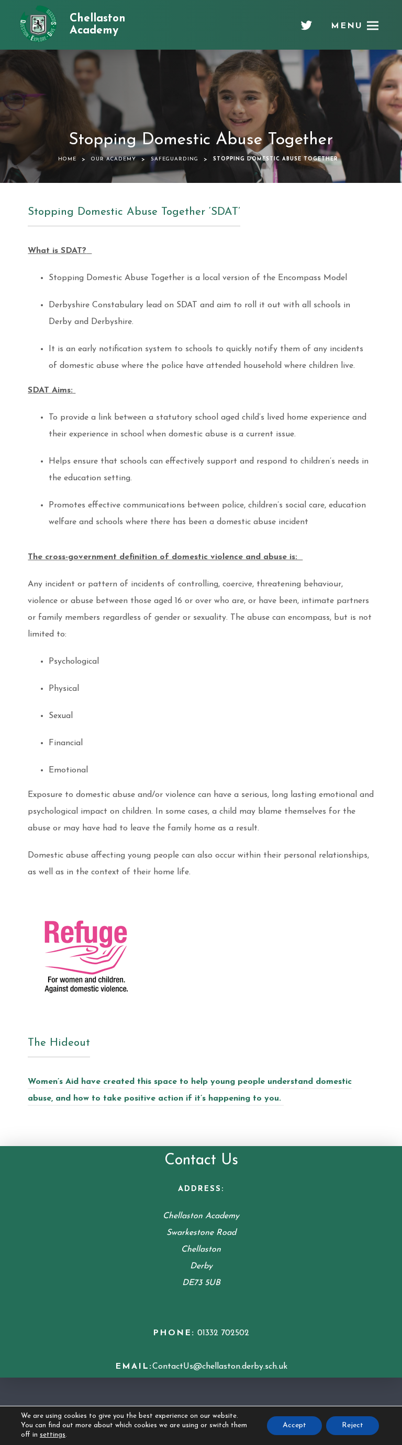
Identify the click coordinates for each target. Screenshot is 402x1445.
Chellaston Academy (98, 24)
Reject (352, 1425)
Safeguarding (174, 159)
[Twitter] (306, 29)
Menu (347, 26)
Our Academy (113, 159)
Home (67, 159)
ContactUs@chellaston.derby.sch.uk (219, 1366)
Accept (294, 1425)
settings (52, 1434)
